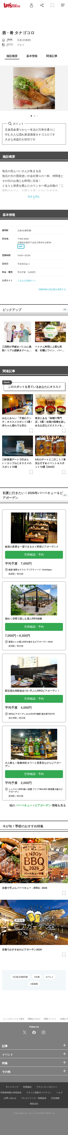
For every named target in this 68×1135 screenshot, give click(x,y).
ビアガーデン (43, 805)
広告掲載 (55, 1097)
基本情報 (9, 214)
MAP (21, 246)
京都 (37, 976)
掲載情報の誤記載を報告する (52, 289)
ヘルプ (59, 1092)
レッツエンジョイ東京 (13, 1018)
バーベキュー (24, 805)
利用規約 (27, 1086)
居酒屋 (35, 983)
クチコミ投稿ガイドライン (38, 1092)
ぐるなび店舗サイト (26, 280)
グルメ (50, 976)
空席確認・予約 (34, 554)
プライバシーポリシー (46, 1086)
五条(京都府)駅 (21, 976)
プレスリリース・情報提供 (33, 1097)
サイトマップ (12, 1086)
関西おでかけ (34, 1018)
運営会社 (34, 1103)
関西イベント (50, 1018)
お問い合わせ (10, 1097)
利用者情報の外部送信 (11, 1092)
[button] (31, 115)
